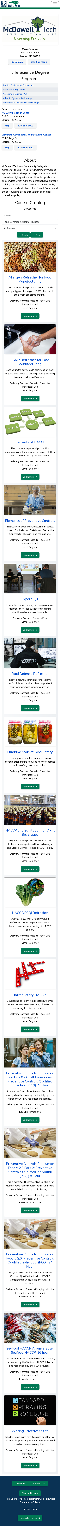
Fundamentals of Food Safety (30, 752)
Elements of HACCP (30, 442)
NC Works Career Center (16, 112)
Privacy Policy (30, 1508)
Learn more (28, 316)
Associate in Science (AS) (15, 94)
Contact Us (39, 1483)
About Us (21, 1483)
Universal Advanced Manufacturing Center (26, 134)
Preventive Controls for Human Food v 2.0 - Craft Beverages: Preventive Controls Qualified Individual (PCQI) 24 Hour (30, 1079)
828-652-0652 (25, 147)
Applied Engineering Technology (18, 85)
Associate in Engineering (14, 89)
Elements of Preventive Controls (30, 520)
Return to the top (28, 1518)
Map (7, 125)
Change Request (30, 1493)
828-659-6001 (25, 125)
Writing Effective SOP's (30, 1431)
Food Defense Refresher (30, 673)
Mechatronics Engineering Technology (21, 102)
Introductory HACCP (30, 995)
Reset (38, 235)
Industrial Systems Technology (17, 98)
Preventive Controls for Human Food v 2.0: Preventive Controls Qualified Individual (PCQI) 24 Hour (30, 1260)
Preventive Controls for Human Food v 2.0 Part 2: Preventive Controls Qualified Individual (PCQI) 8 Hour (30, 1169)
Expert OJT (30, 599)
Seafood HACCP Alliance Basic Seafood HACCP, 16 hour (30, 1350)
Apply (25, 235)
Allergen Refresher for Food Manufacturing (30, 279)
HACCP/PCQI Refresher (30, 913)
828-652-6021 (39, 61)
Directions (17, 61)
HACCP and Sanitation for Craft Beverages (30, 832)
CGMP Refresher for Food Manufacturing (30, 362)
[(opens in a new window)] (30, 28)
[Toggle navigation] (55, 3)
